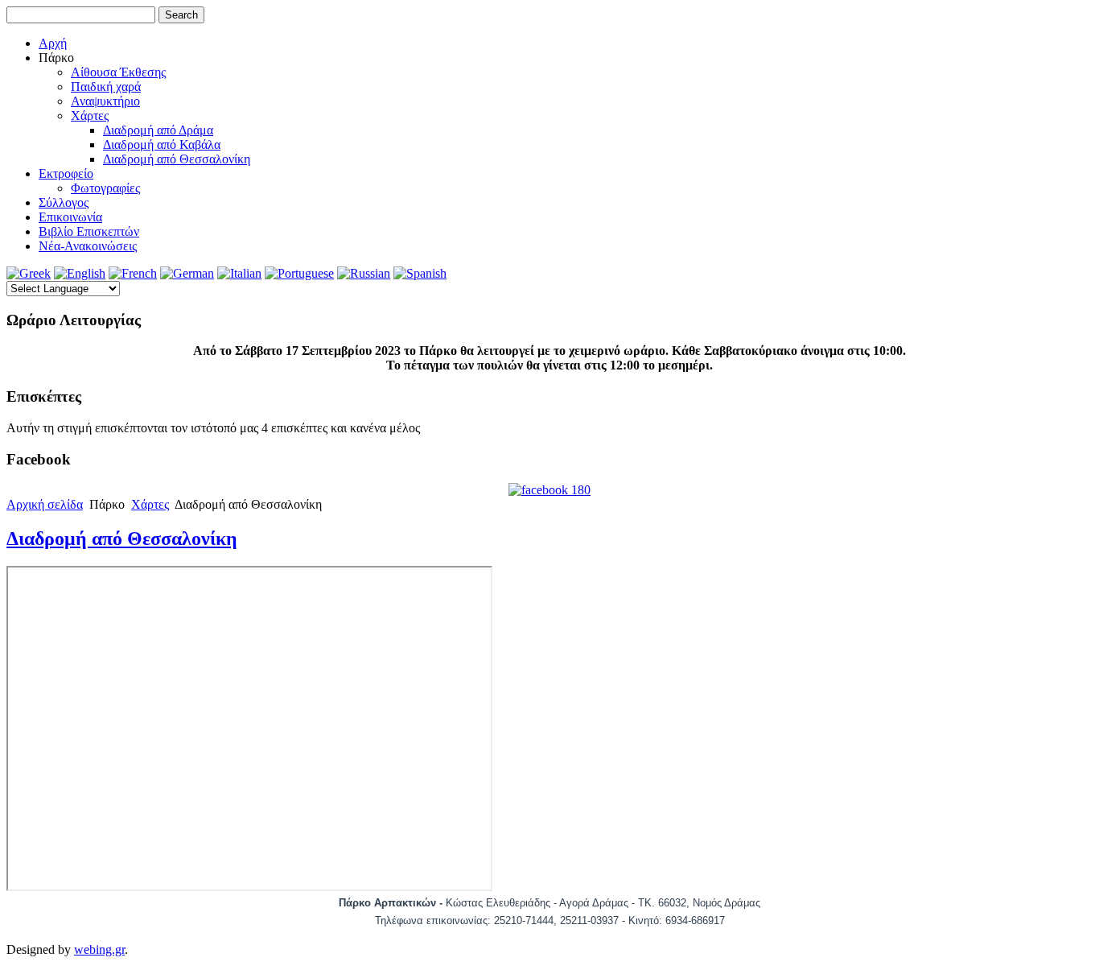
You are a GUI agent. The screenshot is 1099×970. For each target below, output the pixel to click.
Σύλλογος (63, 202)
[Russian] (363, 273)
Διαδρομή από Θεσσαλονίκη (176, 159)
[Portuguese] (299, 273)
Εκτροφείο (66, 173)
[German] (187, 273)
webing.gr (99, 949)
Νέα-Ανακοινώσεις (88, 246)
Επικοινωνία (70, 217)
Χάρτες (90, 115)
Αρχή (53, 43)
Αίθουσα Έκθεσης (118, 72)
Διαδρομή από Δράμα (158, 130)
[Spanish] (420, 273)
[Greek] (28, 273)
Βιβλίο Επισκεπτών (89, 231)
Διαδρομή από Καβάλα (161, 144)
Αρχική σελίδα (44, 504)
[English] (79, 273)
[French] (133, 273)
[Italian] (239, 273)
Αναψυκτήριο (105, 101)
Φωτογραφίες (105, 188)
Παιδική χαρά (106, 86)
